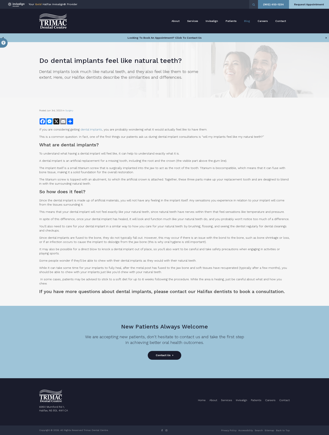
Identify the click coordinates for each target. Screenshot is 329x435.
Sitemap (269, 430)
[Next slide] (326, 38)
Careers (263, 20)
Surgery (69, 110)
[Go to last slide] (3, 38)
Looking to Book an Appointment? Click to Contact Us (165, 37)
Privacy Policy (228, 430)
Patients (231, 20)
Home (202, 400)
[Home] (53, 21)
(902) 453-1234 (273, 4)
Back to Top (283, 430)
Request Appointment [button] (309, 4)
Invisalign (212, 20)
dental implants (91, 129)
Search (259, 430)
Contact (280, 20)
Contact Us (163, 355)
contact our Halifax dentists (201, 291)
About (176, 20)
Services (192, 20)
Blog (247, 20)
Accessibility (245, 430)
